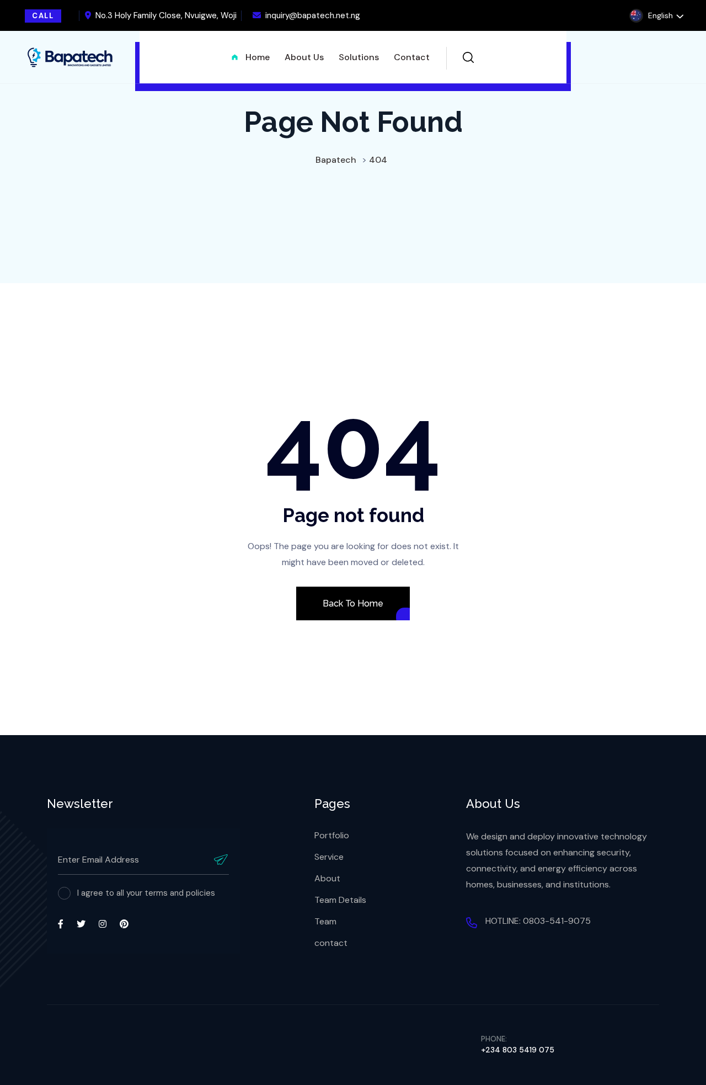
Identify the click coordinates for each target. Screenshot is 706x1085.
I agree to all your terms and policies (146, 892)
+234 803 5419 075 (517, 1050)
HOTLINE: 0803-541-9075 (538, 921)
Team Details (340, 900)
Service (329, 857)
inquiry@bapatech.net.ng (312, 15)
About (327, 878)
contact (330, 943)
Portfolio (331, 835)
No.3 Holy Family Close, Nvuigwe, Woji (166, 15)
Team (325, 921)
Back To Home (353, 603)
